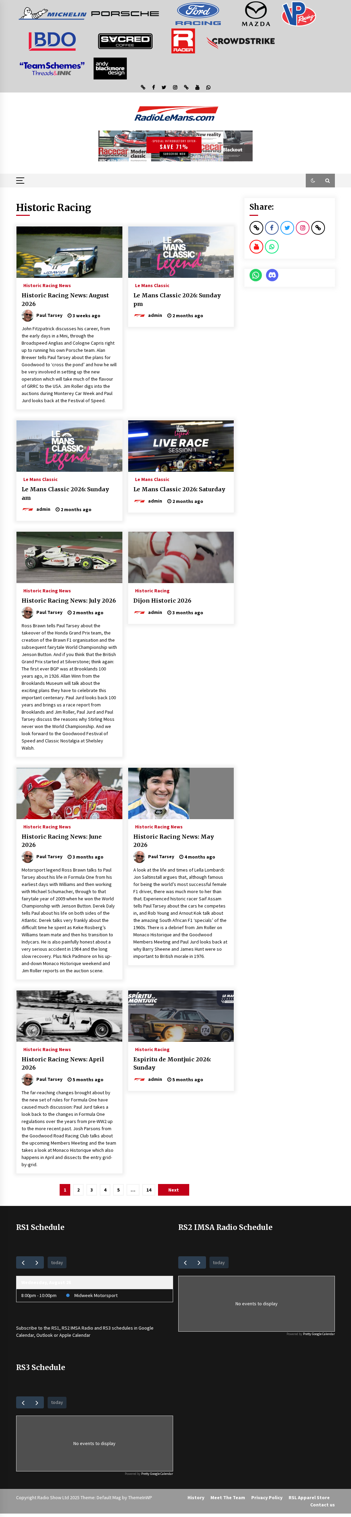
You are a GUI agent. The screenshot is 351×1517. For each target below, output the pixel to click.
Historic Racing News (47, 285)
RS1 (55, 1328)
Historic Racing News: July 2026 (69, 600)
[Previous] (23, 1262)
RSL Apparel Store (309, 1497)
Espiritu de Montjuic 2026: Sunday (172, 1063)
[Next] (37, 1262)
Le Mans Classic (152, 285)
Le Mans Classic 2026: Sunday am (65, 493)
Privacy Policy (266, 1497)
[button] (313, 180)
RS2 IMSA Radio (77, 1328)
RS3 (107, 1328)
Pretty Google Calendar (319, 1334)
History (195, 1497)
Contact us (322, 1505)
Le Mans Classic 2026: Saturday (179, 489)
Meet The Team (227, 1497)
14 (148, 1190)
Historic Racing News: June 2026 (62, 841)
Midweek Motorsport (96, 1295)
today (57, 1262)
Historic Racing (152, 590)
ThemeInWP (140, 1497)
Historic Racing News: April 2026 (63, 1063)
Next (173, 1190)
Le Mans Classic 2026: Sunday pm (177, 299)
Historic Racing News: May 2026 (173, 841)
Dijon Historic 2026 (162, 600)
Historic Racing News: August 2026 (65, 299)
